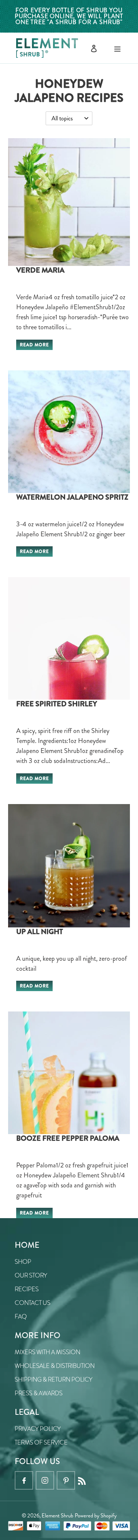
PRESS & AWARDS (39, 1393)
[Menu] (117, 48)
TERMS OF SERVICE (41, 1442)
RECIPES (27, 1289)
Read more (34, 344)
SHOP (23, 1261)
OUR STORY (31, 1275)
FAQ (21, 1316)
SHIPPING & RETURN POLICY (53, 1379)
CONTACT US (32, 1303)
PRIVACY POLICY (38, 1428)
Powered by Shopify (96, 1515)
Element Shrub (57, 1515)
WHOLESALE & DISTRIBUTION (55, 1365)
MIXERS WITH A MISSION (47, 1352)
